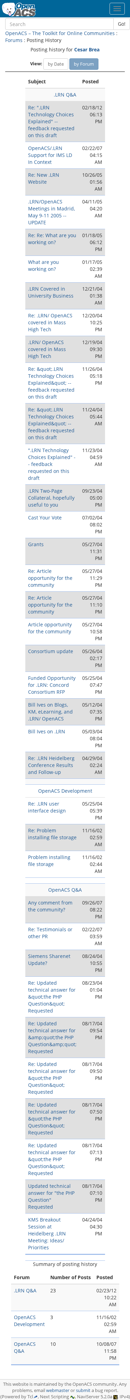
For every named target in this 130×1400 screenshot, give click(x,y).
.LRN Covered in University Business (50, 292)
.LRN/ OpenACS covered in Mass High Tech (47, 349)
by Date (56, 64)
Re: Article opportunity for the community (50, 578)
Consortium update (50, 651)
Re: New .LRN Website (43, 178)
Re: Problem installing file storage (52, 834)
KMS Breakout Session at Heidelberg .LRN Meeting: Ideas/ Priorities (47, 1233)
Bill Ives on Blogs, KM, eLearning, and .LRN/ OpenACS (50, 711)
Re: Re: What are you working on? (52, 238)
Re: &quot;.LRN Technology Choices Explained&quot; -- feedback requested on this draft (51, 383)
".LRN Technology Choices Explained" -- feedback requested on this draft (52, 464)
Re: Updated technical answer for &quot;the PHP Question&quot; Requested (52, 997)
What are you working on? (43, 265)
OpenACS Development (65, 791)
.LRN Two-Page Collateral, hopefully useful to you (51, 498)
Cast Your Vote (45, 517)
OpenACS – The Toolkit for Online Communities (60, 33)
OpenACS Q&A (65, 889)
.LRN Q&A (65, 94)
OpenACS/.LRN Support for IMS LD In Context (50, 155)
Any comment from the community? (50, 906)
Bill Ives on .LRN (46, 731)
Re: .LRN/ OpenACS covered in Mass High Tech (50, 322)
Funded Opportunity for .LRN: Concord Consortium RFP (52, 685)
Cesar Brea (86, 49)
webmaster (57, 1390)
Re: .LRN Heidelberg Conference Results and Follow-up (51, 765)
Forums (14, 40)
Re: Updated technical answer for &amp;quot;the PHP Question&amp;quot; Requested (52, 1037)
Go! (121, 23)
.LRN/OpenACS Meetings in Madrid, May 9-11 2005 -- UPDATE (51, 212)
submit (83, 1390)
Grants (36, 544)
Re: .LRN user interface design (47, 807)
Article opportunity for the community (50, 628)
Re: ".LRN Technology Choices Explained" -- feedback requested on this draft (51, 121)
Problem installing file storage (49, 860)
